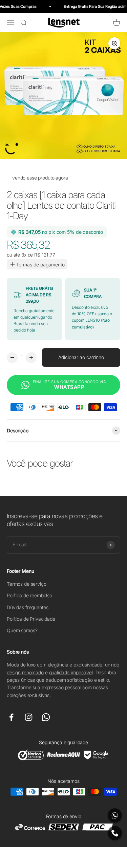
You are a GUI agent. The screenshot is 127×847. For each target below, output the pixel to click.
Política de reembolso (29, 595)
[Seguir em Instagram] (28, 717)
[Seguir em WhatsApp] (45, 717)
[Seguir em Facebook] (11, 717)
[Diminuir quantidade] (12, 357)
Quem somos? (22, 630)
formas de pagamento (41, 264)
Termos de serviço (26, 584)
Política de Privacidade (31, 619)
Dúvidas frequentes (27, 607)
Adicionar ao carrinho (81, 357)
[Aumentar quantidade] (31, 357)
